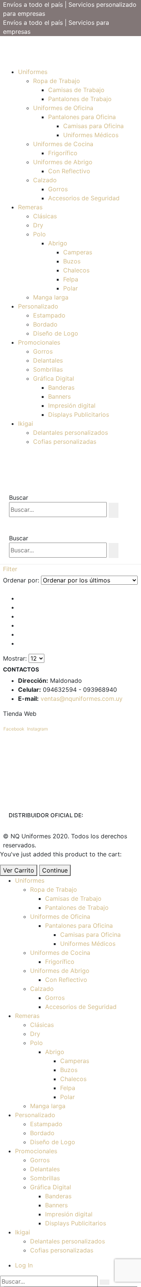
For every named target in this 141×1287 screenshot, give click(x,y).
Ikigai (25, 423)
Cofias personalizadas (64, 441)
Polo (39, 234)
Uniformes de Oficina (63, 108)
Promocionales (39, 342)
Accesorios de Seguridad (84, 198)
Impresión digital (72, 405)
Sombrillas (48, 369)
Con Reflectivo (69, 171)
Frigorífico (62, 153)
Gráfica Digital (53, 378)
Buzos (71, 261)
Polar (70, 288)
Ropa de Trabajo (56, 81)
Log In (24, 1265)
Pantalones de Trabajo (80, 99)
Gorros (58, 189)
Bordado (45, 324)
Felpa (70, 279)
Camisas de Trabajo (76, 90)
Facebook (13, 729)
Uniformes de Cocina (63, 144)
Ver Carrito (18, 870)
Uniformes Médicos (90, 135)
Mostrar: (15, 658)
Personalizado (38, 306)
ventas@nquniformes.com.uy (82, 698)
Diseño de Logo (55, 333)
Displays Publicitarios (78, 414)
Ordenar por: (21, 580)
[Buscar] (113, 510)
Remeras (30, 207)
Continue (55, 870)
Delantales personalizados (70, 432)
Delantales (48, 360)
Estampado (49, 315)
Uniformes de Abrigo (62, 162)
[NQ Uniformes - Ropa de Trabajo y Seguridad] (3, 45)
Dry (38, 225)
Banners (59, 396)
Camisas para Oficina (93, 126)
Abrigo (57, 243)
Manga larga (50, 297)
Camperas (77, 252)
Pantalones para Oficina (82, 117)
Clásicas (45, 216)
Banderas (61, 387)
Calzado (45, 180)
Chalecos (76, 270)
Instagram (37, 729)
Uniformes (32, 72)
